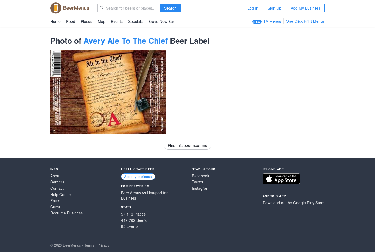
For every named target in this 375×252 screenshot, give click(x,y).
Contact (57, 188)
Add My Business (306, 8)
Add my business (138, 176)
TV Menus (272, 21)
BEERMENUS (69, 8)
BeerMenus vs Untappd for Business (144, 195)
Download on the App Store (281, 178)
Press (55, 200)
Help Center (60, 194)
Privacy (103, 245)
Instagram (200, 188)
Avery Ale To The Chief (125, 40)
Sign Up (274, 8)
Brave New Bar (161, 21)
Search (170, 8)
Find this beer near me (187, 145)
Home (55, 21)
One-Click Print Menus (305, 21)
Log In (252, 8)
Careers (57, 182)
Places (86, 21)
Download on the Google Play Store (294, 202)
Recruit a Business (66, 213)
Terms (89, 245)
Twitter (197, 182)
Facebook (200, 176)
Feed (70, 21)
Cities (55, 206)
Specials (135, 21)
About (55, 176)
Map (101, 21)
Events (117, 21)
